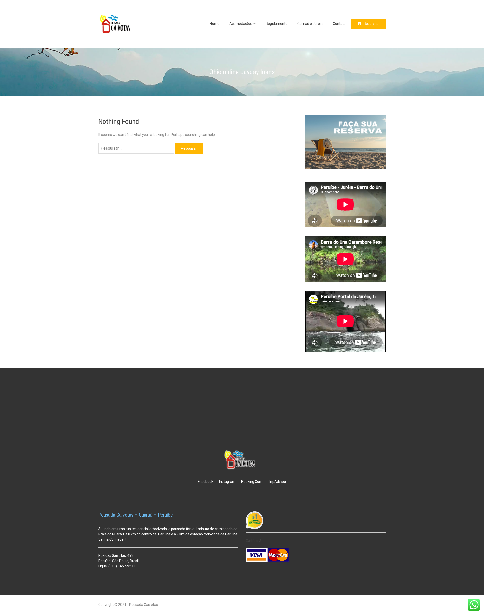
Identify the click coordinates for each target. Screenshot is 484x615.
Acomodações (241, 24)
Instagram (227, 482)
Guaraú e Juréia (310, 24)
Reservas (371, 24)
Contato (339, 24)
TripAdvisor (277, 482)
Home (214, 24)
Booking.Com (251, 482)
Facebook (205, 482)
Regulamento (276, 24)
